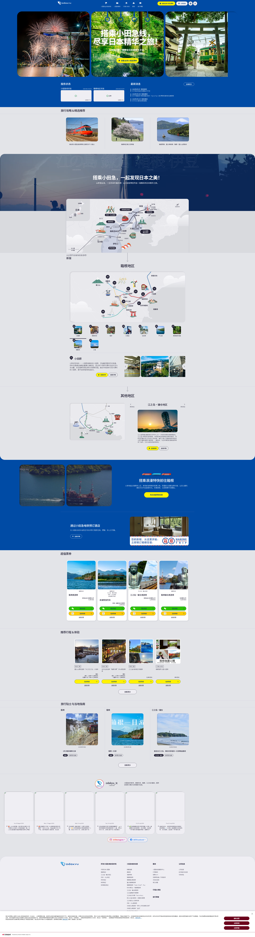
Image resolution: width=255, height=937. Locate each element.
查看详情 (113, 375)
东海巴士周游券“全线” (134, 908)
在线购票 (87, 682)
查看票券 (103, 375)
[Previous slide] (126, 366)
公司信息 (182, 864)
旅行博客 (156, 897)
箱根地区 (103, 872)
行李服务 (155, 872)
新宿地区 (103, 882)
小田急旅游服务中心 (158, 869)
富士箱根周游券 (131, 882)
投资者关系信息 (183, 872)
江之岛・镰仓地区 (106, 875)
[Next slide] (183, 366)
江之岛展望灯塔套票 (132, 893)
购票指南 (129, 869)
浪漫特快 (129, 875)
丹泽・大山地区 (105, 877)
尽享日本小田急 (105, 869)
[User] (195, 3)
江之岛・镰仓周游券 (132, 890)
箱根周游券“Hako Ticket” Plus (136, 885)
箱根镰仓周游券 (131, 880)
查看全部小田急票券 (129, 60)
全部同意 (236, 928)
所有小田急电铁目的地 (108, 864)
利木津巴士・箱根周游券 (134, 888)
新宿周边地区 (105, 885)
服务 (154, 864)
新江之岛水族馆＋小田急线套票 (136, 898)
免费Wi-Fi (155, 875)
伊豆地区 (103, 880)
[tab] (78, 332)
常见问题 (155, 882)
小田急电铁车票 (132, 864)
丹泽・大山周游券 (132, 903)
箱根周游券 (130, 877)
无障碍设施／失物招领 (159, 877)
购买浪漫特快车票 (156, 495)
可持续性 (181, 875)
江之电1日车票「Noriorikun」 (135, 895)
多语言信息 (156, 880)
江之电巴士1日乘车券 (133, 900)
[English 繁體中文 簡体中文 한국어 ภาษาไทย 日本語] (190, 3)
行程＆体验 (157, 890)
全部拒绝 (236, 923)
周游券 (129, 872)
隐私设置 (236, 918)
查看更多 (189, 84)
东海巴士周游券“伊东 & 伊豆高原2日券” (139, 906)
